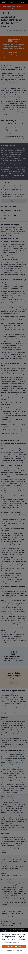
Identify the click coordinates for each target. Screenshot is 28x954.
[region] (14, 943)
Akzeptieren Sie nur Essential (14, 950)
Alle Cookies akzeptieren (14, 946)
